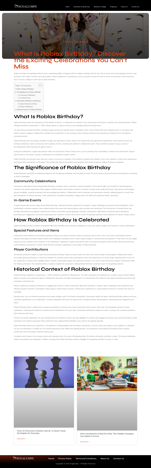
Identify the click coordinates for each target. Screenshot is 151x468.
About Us (124, 6)
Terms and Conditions (86, 458)
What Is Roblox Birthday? (25, 89)
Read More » (21, 438)
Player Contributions (27, 106)
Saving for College (100, 6)
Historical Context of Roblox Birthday (29, 109)
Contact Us (135, 6)
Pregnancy (113, 6)
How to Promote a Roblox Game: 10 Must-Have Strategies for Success (41, 432)
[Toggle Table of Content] (39, 85)
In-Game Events (26, 98)
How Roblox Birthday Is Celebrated (29, 100)
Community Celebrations (27, 95)
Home (67, 6)
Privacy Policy (65, 458)
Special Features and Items (28, 104)
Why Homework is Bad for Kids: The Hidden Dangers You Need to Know (107, 434)
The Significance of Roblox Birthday (29, 92)
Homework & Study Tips (82, 6)
